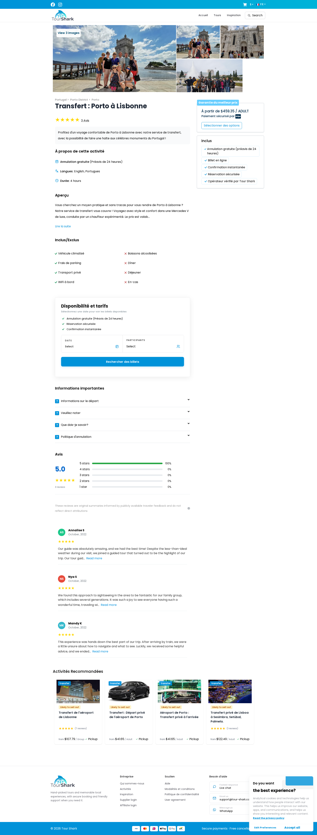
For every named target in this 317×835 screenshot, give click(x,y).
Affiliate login (128, 805)
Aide (167, 783)
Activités (125, 789)
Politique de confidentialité (182, 794)
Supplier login (128, 800)
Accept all (292, 827)
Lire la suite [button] (63, 226)
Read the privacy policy (268, 818)
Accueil (203, 15)
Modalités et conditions (180, 789)
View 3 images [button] (68, 33)
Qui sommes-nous (132, 783)
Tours (217, 15)
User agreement (175, 800)
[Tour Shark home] (63, 781)
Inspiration (234, 15)
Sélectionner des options (222, 125)
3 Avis (85, 120)
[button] (114, 58)
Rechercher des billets (122, 362)
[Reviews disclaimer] (188, 508)
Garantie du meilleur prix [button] (217, 102)
